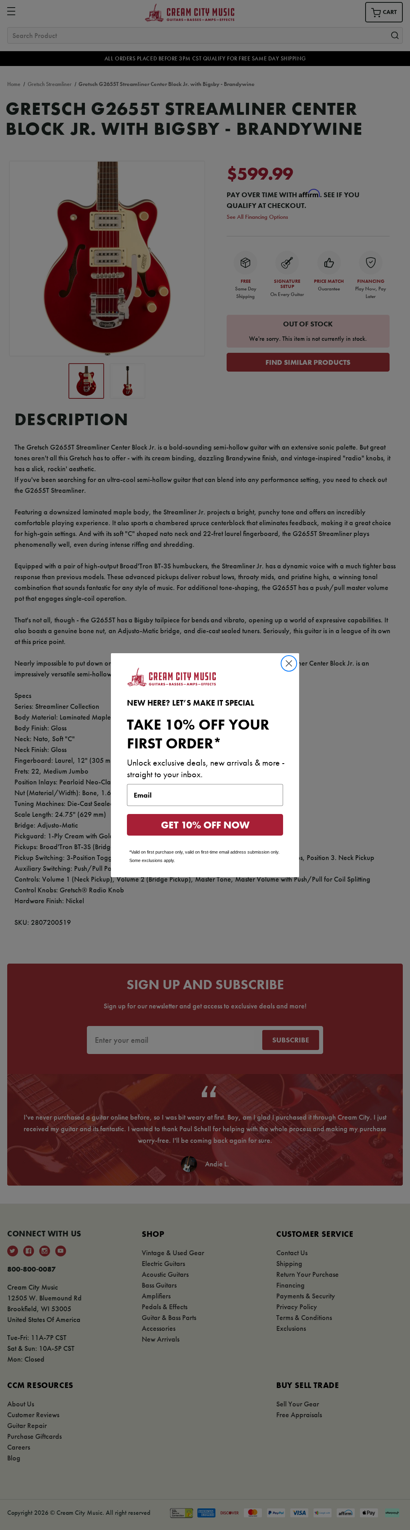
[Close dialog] (289, 663)
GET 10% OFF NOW (205, 825)
